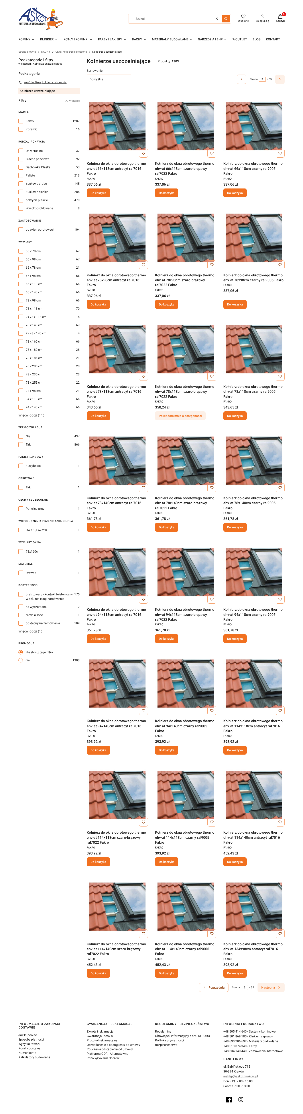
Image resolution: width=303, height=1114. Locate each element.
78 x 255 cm (34, 382)
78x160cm (33, 551)
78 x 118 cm (34, 308)
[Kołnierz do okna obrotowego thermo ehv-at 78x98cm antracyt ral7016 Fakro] (117, 237)
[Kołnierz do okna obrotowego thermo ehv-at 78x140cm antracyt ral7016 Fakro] (117, 460)
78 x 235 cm (34, 374)
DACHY (45, 51)
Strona (254, 79)
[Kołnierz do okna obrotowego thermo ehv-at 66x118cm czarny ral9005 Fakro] (254, 126)
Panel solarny (35, 508)
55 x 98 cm (33, 259)
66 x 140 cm (34, 292)
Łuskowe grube (36, 183)
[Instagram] (241, 1099)
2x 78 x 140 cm (36, 333)
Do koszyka (98, 193)
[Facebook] (229, 1099)
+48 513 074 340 (235, 1046)
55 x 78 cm (33, 251)
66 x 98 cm (33, 276)
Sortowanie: (95, 70)
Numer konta (27, 1053)
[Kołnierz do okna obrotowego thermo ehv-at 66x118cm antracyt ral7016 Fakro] (117, 126)
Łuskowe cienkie (37, 192)
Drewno (31, 573)
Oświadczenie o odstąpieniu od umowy (113, 1045)
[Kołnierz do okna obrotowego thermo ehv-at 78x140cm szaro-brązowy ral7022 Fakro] (185, 460)
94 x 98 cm (33, 390)
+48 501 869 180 (235, 1036)
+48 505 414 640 (235, 1031)
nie (28, 660)
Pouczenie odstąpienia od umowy (110, 1049)
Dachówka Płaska (38, 167)
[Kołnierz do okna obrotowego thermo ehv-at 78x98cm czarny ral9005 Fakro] (254, 237)
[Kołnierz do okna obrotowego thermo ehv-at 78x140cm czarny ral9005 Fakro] (254, 460)
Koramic (31, 129)
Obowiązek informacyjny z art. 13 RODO (182, 1036)
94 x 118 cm (34, 399)
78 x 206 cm (34, 366)
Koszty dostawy (29, 1048)
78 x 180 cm (34, 349)
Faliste (30, 175)
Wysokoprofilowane (39, 208)
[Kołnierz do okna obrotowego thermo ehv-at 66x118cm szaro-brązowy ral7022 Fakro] (185, 126)
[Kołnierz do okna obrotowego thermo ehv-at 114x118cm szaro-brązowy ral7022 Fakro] (117, 795)
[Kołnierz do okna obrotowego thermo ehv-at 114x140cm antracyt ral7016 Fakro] (254, 795)
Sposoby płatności (31, 1039)
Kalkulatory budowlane (34, 1057)
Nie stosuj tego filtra (39, 652)
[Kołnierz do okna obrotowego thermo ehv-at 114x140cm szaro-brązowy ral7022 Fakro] (117, 906)
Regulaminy (163, 1031)
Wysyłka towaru (29, 1044)
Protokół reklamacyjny (102, 1040)
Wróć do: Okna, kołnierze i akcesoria (45, 82)
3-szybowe (33, 466)
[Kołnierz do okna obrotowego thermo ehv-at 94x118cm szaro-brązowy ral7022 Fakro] (185, 572)
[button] (226, 18)
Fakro (30, 121)
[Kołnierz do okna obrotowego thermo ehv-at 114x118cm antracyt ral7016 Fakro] (254, 683)
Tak (28, 444)
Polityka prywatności (169, 1040)
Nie (28, 436)
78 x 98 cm (33, 300)
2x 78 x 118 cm (36, 317)
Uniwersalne (34, 151)
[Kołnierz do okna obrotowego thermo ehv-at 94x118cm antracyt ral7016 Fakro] (117, 572)
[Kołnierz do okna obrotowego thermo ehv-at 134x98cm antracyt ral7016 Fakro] (254, 906)
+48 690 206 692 (235, 1041)
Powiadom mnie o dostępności (180, 416)
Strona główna (27, 51)
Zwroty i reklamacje (100, 1031)
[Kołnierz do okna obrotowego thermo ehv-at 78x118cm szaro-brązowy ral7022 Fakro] (185, 349)
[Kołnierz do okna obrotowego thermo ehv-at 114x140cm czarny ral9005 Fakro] (185, 906)
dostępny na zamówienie (43, 623)
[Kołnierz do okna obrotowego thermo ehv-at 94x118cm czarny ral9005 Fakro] (254, 572)
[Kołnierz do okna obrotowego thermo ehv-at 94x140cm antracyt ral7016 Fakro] (117, 683)
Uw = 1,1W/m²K (36, 530)
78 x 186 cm (34, 358)
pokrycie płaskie (37, 200)
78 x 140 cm (34, 325)
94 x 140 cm (34, 407)
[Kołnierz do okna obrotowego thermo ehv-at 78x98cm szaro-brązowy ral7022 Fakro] (185, 237)
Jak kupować (27, 1035)
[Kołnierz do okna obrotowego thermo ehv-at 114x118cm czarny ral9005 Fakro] (185, 795)
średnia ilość (34, 615)
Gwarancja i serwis (100, 1036)
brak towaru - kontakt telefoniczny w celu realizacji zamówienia (49, 597)
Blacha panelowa (37, 159)
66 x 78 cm (33, 267)
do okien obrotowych (40, 229)
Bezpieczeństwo (166, 1045)
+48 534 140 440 (235, 1051)
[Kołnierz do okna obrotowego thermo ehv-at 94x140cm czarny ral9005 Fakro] (185, 683)
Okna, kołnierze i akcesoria (71, 51)
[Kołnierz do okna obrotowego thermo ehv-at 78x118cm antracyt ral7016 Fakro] (117, 349)
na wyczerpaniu (36, 607)
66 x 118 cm (34, 284)
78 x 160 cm (34, 341)
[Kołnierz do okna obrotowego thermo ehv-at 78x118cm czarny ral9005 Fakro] (254, 349)
